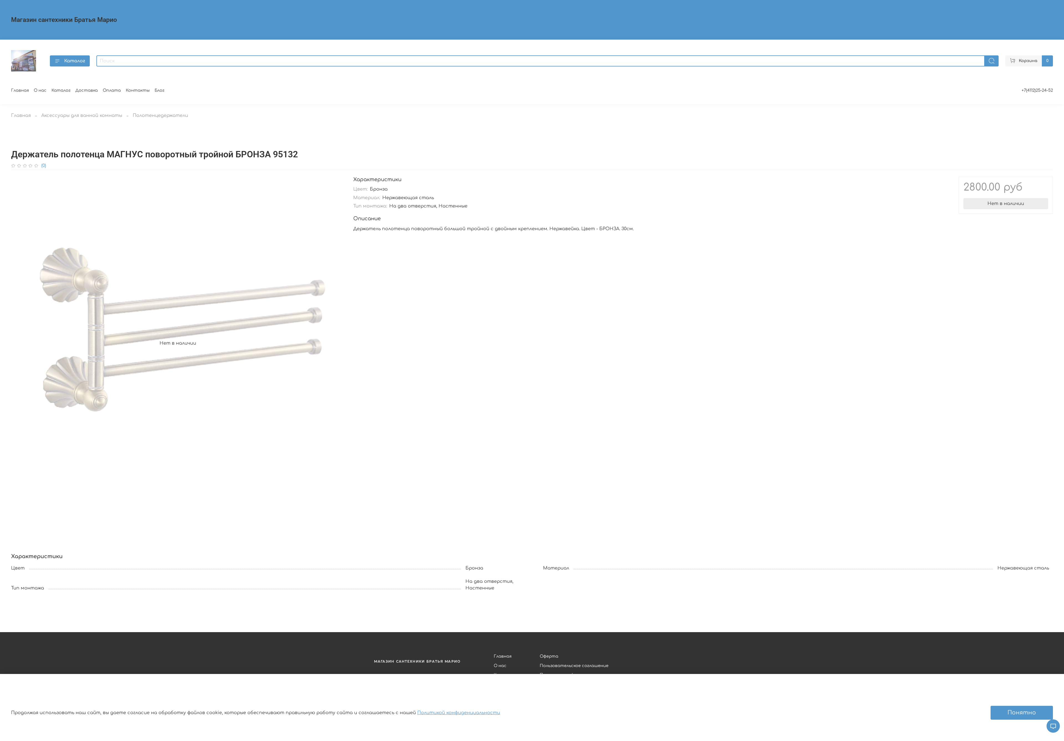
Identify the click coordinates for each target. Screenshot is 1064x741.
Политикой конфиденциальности (458, 712)
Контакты (138, 90)
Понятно (1021, 712)
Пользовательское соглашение (574, 665)
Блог (159, 90)
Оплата (112, 90)
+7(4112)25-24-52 (1037, 90)
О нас (40, 90)
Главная (20, 90)
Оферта (549, 656)
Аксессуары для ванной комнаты (81, 115)
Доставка (86, 90)
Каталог (74, 60)
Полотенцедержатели (160, 115)
